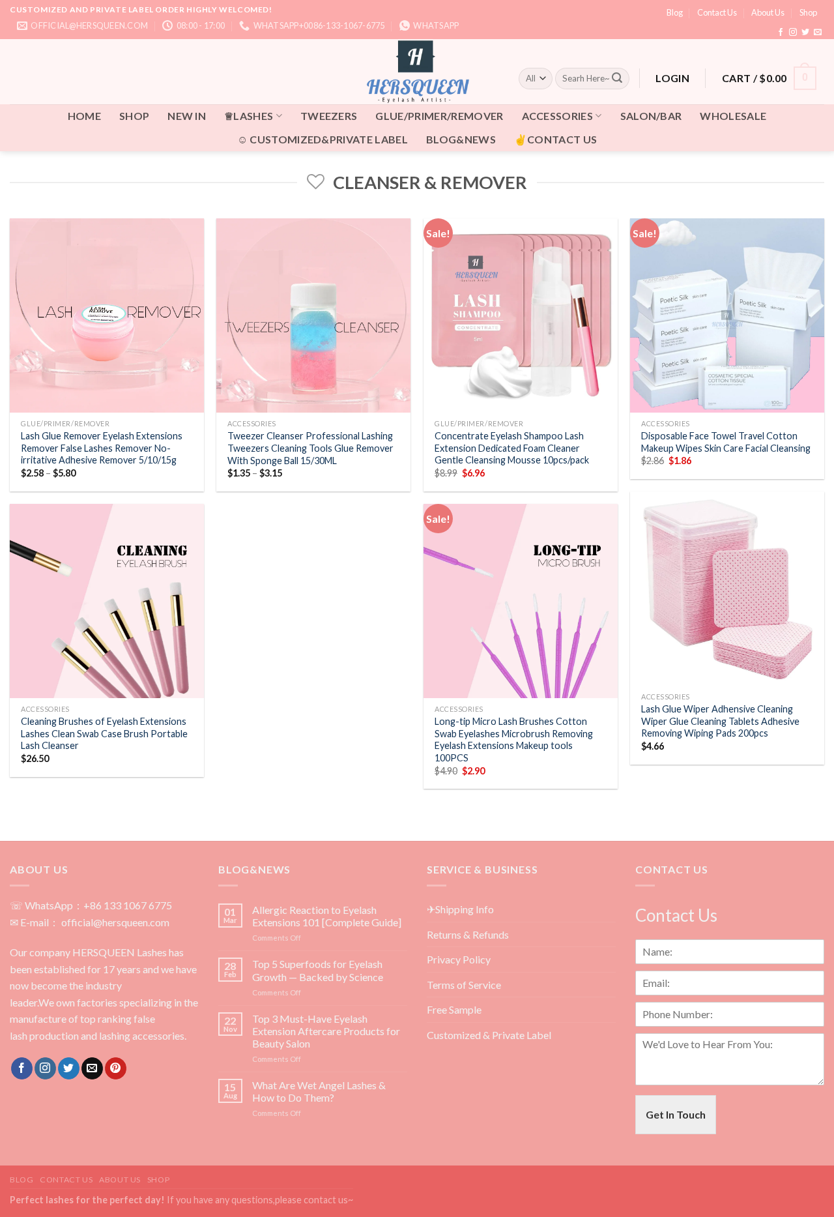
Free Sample (454, 1009)
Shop (808, 12)
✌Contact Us (555, 139)
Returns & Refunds (468, 934)
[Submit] (617, 78)
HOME (84, 116)
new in (186, 116)
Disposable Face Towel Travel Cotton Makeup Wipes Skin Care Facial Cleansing (726, 442)
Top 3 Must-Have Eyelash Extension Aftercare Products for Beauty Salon (326, 1030)
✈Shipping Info (460, 909)
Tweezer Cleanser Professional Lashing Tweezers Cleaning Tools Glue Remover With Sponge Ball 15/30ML (310, 447)
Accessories (558, 116)
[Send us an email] (818, 32)
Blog (675, 12)
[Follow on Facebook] (780, 32)
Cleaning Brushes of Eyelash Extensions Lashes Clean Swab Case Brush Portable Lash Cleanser (104, 733)
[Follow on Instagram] (793, 32)
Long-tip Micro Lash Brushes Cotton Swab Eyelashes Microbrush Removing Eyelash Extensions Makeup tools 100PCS (514, 739)
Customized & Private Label (489, 1035)
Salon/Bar (651, 116)
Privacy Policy (459, 959)
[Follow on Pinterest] (115, 1068)
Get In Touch (676, 1114)
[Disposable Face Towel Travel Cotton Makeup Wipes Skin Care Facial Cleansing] (727, 315)
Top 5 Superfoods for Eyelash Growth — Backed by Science (317, 970)
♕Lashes (248, 116)
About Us (767, 12)
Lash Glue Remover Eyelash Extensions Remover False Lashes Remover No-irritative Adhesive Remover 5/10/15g (101, 447)
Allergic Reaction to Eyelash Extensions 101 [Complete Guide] (326, 915)
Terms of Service (464, 984)
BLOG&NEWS (461, 139)
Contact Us (717, 12)
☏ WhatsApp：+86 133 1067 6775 (91, 905)
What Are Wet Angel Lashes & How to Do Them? (319, 1091)
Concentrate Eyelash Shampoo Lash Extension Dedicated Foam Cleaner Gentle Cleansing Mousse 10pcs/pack (512, 447)
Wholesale (733, 116)
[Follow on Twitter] (805, 32)
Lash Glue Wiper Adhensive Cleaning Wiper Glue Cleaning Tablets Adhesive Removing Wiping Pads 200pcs (720, 721)
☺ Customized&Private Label (322, 139)
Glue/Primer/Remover (439, 116)
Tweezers (329, 116)
